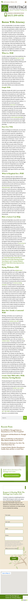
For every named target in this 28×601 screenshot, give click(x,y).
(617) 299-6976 (16, 15)
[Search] (25, 418)
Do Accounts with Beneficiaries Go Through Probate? (13, 435)
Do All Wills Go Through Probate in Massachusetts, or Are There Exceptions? (12, 431)
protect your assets (18, 388)
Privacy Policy (16, 597)
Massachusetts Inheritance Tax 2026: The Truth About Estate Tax (12, 443)
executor (12, 104)
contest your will (13, 321)
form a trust (21, 243)
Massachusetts (6, 187)
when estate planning (16, 117)
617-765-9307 (6, 411)
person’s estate (20, 58)
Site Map (7, 599)
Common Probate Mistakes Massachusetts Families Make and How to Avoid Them (13, 448)
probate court (18, 270)
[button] (25, 2)
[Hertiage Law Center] (14, 8)
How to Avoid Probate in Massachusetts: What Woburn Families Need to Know (12, 439)
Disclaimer (14, 599)
